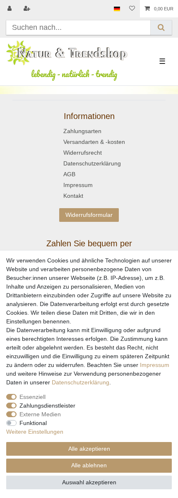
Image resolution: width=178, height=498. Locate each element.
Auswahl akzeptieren (89, 482)
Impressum (78, 185)
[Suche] (161, 27)
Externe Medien (40, 414)
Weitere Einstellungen (34, 431)
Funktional (33, 423)
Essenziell (32, 397)
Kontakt (73, 195)
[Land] (117, 8)
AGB (69, 174)
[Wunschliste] (132, 8)
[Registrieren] (27, 8)
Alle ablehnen (89, 465)
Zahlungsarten (82, 131)
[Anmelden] (10, 8)
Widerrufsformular (89, 214)
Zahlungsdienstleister (47, 405)
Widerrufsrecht (82, 152)
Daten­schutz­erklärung (80, 382)
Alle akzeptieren (89, 448)
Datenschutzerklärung (92, 163)
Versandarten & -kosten (94, 141)
